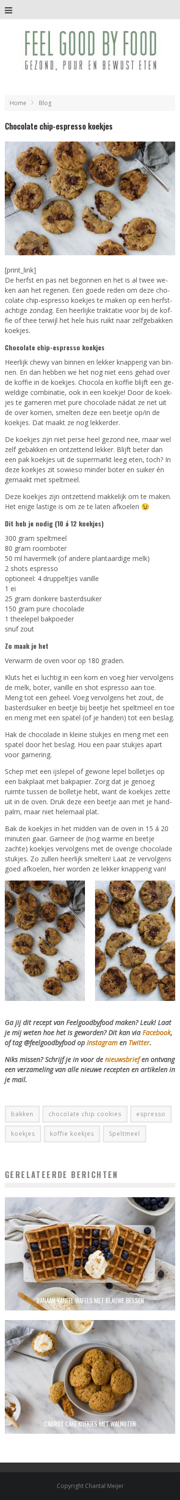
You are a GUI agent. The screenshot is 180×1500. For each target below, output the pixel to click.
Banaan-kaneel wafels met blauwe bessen (90, 1300)
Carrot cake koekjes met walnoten (90, 1424)
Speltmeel (124, 1134)
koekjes (23, 1134)
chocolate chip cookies (84, 1114)
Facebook (157, 1032)
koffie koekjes (72, 1134)
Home (18, 103)
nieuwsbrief (122, 1059)
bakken (22, 1114)
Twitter (139, 1042)
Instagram (103, 1042)
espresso (151, 1114)
